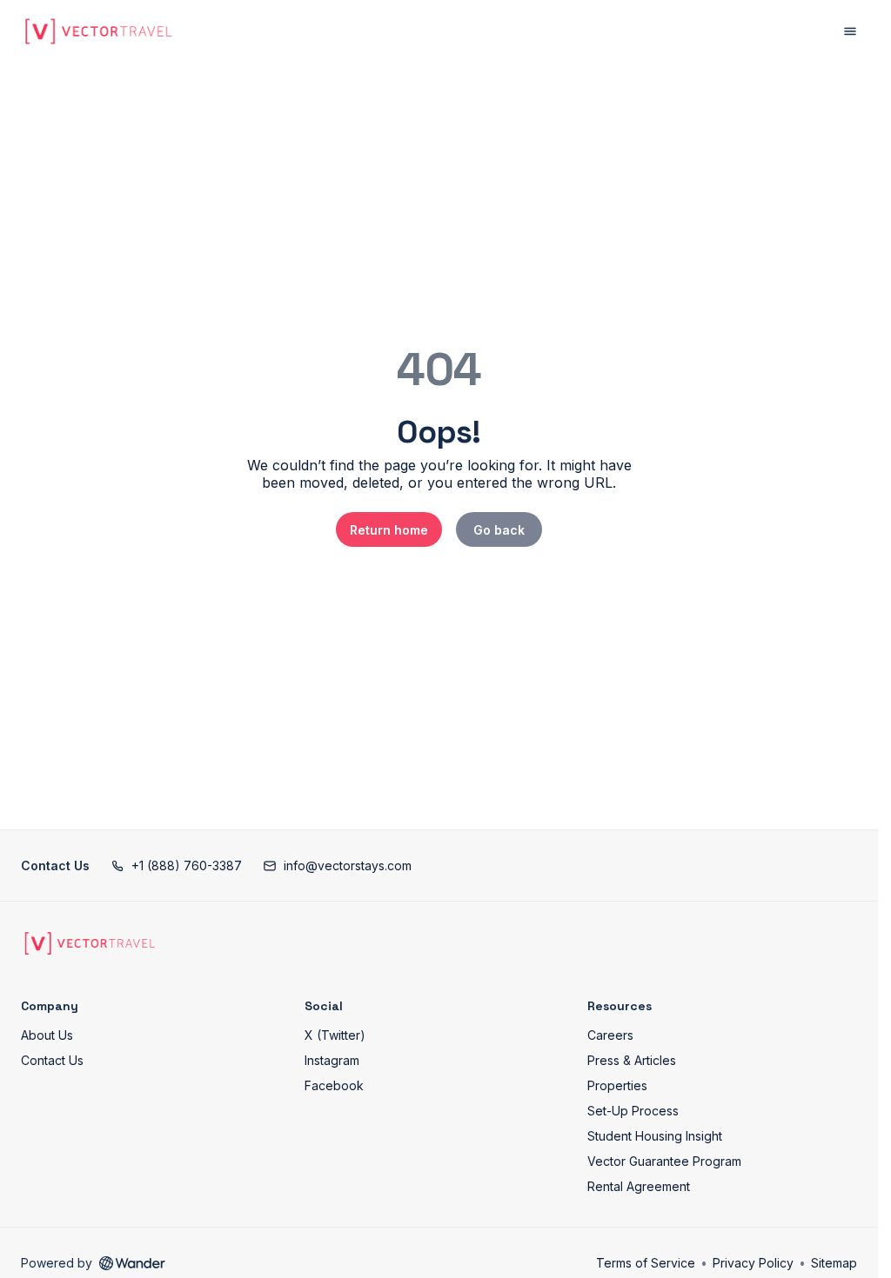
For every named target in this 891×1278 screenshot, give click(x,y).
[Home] (89, 943)
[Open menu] (850, 31)
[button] (176, 865)
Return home (389, 530)
